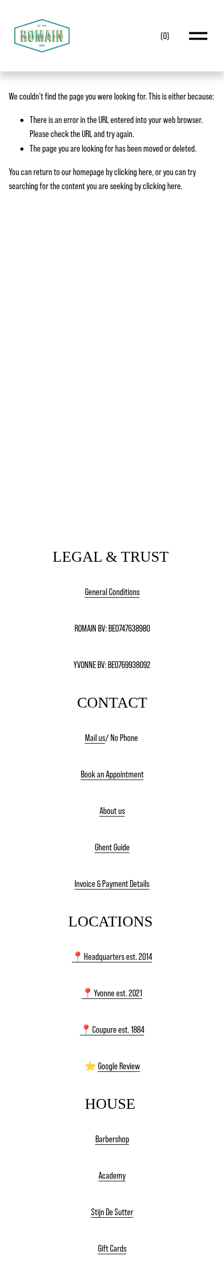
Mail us (95, 737)
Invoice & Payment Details (112, 883)
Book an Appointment (112, 774)
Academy (112, 1175)
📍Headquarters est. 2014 (112, 956)
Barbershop (112, 1138)
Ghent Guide (112, 847)
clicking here (133, 171)
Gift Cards (112, 1248)
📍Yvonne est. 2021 (112, 992)
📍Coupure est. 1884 (112, 1029)
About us (112, 810)
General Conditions (112, 591)
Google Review (119, 1065)
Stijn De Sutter (112, 1211)
